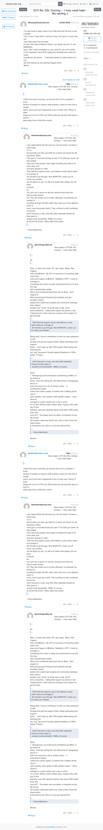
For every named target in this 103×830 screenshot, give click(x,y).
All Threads (9, 17)
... (24, 94)
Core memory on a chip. (29, 16)
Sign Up (94, 4)
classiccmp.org (13, 4)
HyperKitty (51, 827)
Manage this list (71, 4)
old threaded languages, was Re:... (87, 16)
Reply (26, 73)
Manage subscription (92, 39)
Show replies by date (71, 80)
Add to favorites (92, 52)
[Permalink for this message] (78, 70)
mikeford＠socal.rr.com (38, 84)
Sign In (85, 4)
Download (9, 26)
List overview (9, 11)
